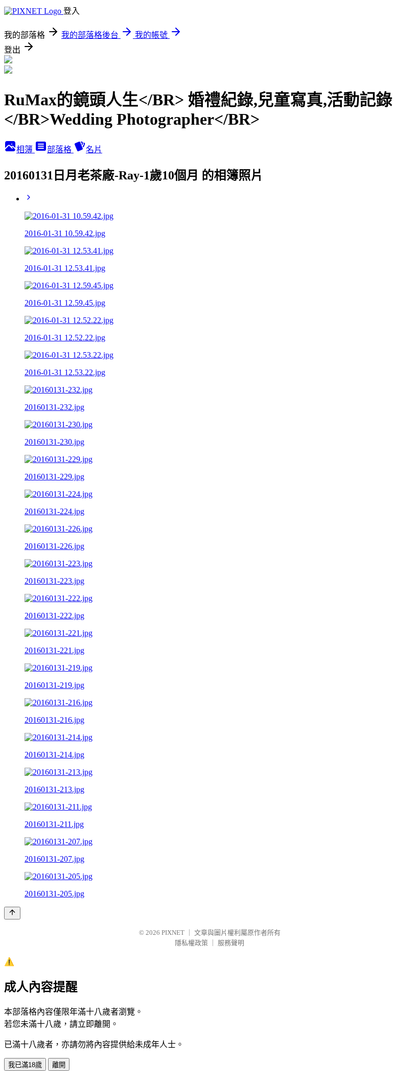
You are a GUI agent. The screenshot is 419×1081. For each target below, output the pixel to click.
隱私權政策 (191, 943)
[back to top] (12, 913)
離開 (58, 1065)
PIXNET (172, 932)
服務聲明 (231, 943)
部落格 (60, 149)
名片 (94, 149)
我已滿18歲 (25, 1065)
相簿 (25, 149)
